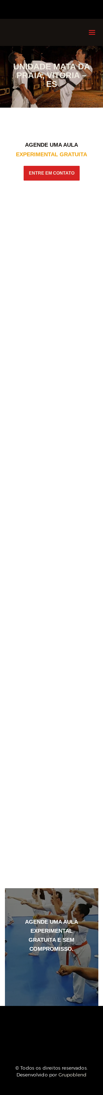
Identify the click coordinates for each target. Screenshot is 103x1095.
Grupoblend (73, 1075)
